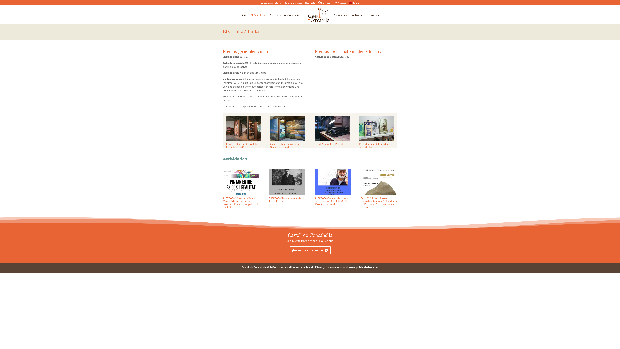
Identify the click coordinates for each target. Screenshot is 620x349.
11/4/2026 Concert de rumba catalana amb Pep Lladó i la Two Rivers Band (331, 201)
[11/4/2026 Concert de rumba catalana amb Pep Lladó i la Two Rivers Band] (333, 182)
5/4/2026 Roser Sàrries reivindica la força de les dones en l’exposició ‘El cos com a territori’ (379, 202)
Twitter (341, 3)
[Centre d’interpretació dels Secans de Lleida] (287, 140)
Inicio (243, 15)
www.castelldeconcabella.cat (294, 267)
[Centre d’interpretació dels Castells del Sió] (243, 140)
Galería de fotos (293, 3)
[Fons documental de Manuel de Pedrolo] (376, 140)
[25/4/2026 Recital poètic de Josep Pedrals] (287, 182)
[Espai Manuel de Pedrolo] (332, 140)
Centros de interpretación (285, 15)
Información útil (269, 3)
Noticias (375, 15)
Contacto (310, 3)
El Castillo (256, 15)
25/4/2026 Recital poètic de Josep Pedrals (285, 199)
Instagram (326, 3)
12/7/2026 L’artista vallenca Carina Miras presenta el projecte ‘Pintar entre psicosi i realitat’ (240, 202)
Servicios (339, 15)
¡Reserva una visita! (308, 250)
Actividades (359, 15)
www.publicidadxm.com (363, 267)
